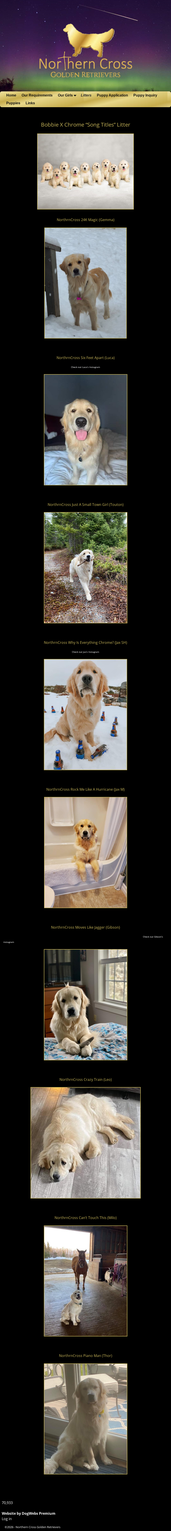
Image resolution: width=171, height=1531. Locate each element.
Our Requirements (37, 95)
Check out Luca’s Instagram (85, 367)
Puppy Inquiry (145, 95)
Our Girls (65, 95)
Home (11, 95)
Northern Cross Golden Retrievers (38, 1527)
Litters (86, 95)
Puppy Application (112, 95)
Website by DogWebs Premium (28, 1513)
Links (30, 103)
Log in (7, 1518)
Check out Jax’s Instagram (85, 651)
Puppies (13, 103)
